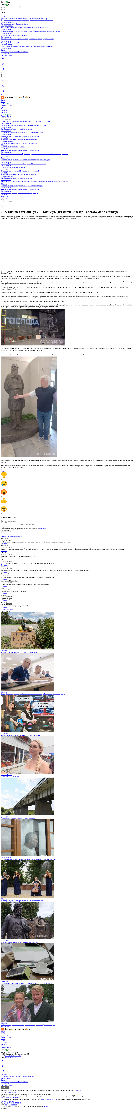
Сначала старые (16, 536)
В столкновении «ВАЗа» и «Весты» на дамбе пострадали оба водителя (24, 27)
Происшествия (13, 18)
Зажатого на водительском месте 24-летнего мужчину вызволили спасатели (26, 46)
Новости (4, 16)
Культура (31, 18)
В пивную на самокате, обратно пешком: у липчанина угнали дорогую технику (27, 39)
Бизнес (25, 18)
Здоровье (37, 18)
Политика (44, 18)
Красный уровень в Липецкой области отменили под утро (20, 150)
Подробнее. (78, 1090)
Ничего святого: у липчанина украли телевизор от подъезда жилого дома (25, 121)
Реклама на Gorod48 (7, 1101)
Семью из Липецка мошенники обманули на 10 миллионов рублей (23, 125)
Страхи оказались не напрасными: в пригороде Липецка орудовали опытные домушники (31, 31)
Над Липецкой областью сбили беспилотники (16, 129)
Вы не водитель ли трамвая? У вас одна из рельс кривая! (20, 136)
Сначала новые (6, 536)
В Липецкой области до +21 (10, 43)
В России (4, 55)
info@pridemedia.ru (11, 1105)
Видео (3, 50)
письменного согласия (49, 1099)
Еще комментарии (7, 609)
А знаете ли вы (6, 114)
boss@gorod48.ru (10, 1057)
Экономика (4, 109)
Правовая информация (8, 1092)
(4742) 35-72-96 (9, 1056)
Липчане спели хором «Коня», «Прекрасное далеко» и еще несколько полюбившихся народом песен (34, 154)
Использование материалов (10, 1097)
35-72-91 (18, 1056)
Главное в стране (6, 105)
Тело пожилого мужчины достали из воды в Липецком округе (22, 132)
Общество (4, 18)
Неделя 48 (4, 138)
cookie (46, 1106)
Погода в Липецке (7, 26)
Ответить (4, 544)
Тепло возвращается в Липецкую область (14, 24)
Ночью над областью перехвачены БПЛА (15, 35)
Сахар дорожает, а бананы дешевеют (13, 147)
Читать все (4, 158)
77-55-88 (18, 1103)
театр (2, 469)
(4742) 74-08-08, (9, 1103)
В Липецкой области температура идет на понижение (19, 139)
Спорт (20, 18)
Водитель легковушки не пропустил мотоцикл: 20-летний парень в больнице (27, 20)
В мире (9, 55)
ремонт (3, 471)
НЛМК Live (5, 103)
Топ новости (5, 53)
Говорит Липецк (23, 52)
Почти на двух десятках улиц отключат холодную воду (19, 143)
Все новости (5, 95)
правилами (42, 528)
